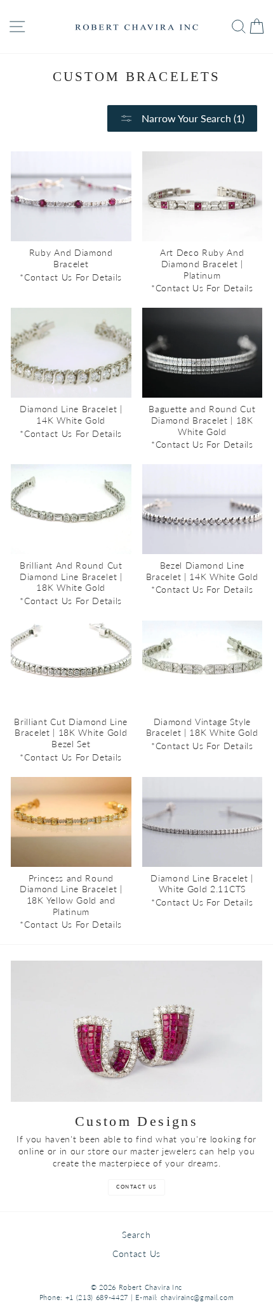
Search (136, 1235)
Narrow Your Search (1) (191, 118)
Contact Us (136, 1254)
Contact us (136, 1187)
